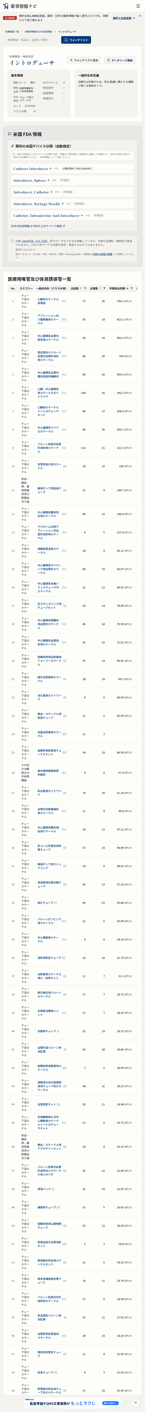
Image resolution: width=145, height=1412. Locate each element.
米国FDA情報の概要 (102, 254)
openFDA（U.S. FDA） (35, 241)
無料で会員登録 (122, 18)
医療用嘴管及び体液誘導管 (38, 31)
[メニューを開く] (138, 6)
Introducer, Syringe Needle (36, 203)
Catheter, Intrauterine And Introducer (46, 215)
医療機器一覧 (12, 31)
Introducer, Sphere (29, 180)
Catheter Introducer (30, 168)
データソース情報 (122, 60)
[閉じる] (135, 1403)
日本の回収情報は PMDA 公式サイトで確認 (36, 226)
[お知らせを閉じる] (139, 16)
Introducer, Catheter (31, 191)
